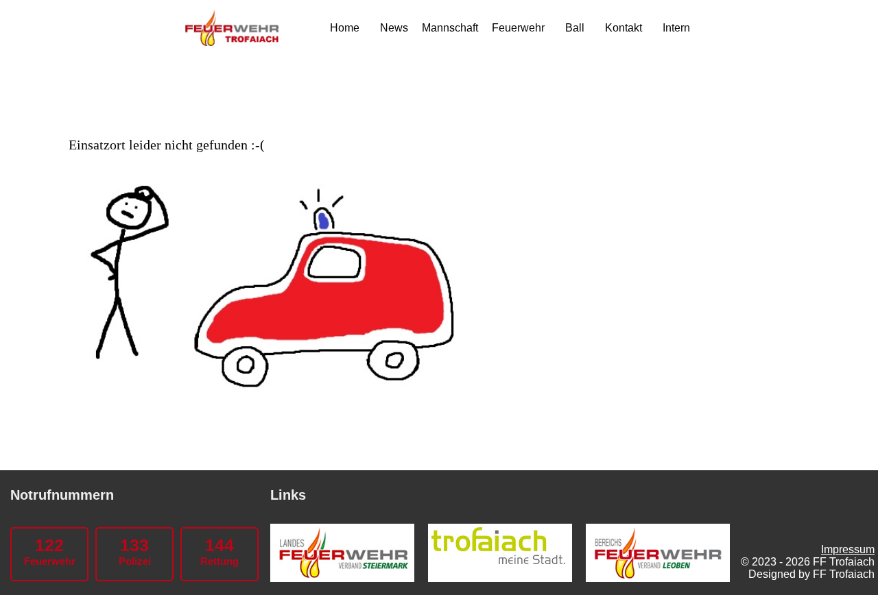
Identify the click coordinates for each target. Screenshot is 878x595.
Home (344, 28)
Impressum (848, 549)
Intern (676, 28)
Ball (574, 28)
